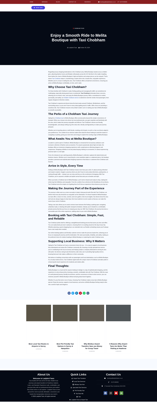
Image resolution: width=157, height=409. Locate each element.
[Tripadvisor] (121, 393)
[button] (69, 293)
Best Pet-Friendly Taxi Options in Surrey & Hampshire (65, 346)
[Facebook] (105, 393)
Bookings (88, 2)
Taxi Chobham (56, 78)
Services (44, 2)
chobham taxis (79, 28)
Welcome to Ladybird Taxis (43, 378)
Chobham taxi (59, 118)
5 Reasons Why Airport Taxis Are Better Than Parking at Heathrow (118, 346)
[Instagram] (111, 393)
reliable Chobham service (71, 97)
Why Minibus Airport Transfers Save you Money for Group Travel (92, 346)
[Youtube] (116, 393)
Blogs (58, 2)
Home (31, 2)
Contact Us (72, 2)
